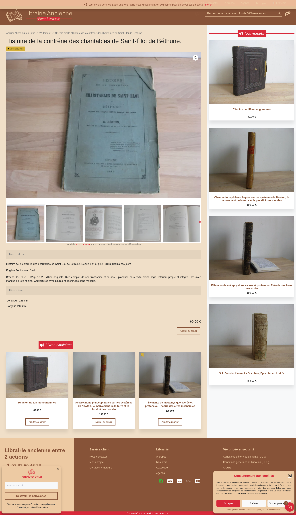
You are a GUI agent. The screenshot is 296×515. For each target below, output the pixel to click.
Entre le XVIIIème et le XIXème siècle (49, 33)
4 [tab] (92, 202)
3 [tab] (87, 202)
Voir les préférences (279, 503)
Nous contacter (98, 456)
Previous (6, 222)
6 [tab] (101, 202)
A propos (161, 456)
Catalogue (22, 33)
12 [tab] (129, 202)
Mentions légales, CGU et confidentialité (263, 510)
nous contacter (83, 244)
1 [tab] (78, 202)
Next (200, 222)
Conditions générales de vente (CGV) (244, 456)
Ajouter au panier (188, 331)
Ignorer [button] (208, 4)
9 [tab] (115, 202)
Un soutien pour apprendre (155, 513)
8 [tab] (110, 202)
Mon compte (96, 462)
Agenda (160, 473)
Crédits (227, 467)
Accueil (10, 33)
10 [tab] (119, 202)
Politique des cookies (236, 510)
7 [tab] (105, 202)
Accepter (228, 503)
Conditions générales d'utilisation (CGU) (246, 462)
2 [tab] (82, 202)
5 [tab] (96, 202)
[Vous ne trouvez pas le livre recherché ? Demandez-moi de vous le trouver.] (197, 15)
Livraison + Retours (100, 467)
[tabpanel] (103, 125)
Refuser (254, 503)
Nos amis (161, 462)
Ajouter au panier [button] (37, 422)
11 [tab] (124, 202)
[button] (289, 475)
